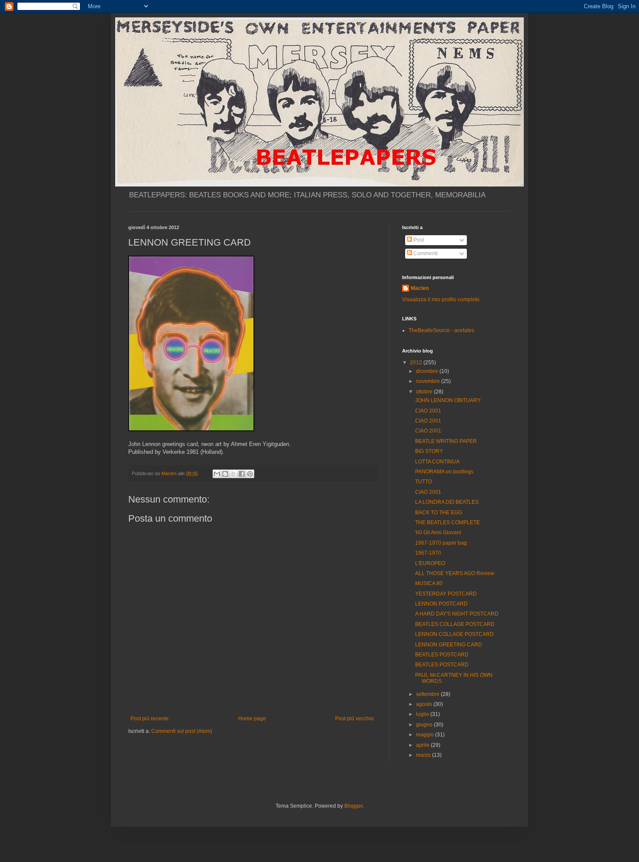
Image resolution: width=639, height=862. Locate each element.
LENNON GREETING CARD (448, 645)
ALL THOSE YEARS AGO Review (454, 573)
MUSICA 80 (429, 583)
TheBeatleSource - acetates (441, 330)
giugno (425, 725)
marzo (424, 755)
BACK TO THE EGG (438, 512)
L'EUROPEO (430, 563)
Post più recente (149, 719)
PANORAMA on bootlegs (444, 472)
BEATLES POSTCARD (442, 655)
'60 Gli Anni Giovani (438, 532)
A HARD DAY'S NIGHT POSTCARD (457, 614)
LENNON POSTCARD (441, 604)
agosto (424, 704)
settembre (428, 694)
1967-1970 (428, 553)
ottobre (425, 392)
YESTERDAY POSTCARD (446, 594)
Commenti (425, 253)
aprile (423, 745)
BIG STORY (429, 451)
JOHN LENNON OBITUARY (448, 400)
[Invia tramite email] (217, 473)
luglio (423, 714)
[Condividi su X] (233, 473)
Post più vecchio (354, 719)
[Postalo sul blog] (225, 473)
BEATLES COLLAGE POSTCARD (455, 624)
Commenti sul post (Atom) (181, 731)
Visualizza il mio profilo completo (440, 299)
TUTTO (423, 482)
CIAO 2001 (428, 411)
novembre (428, 381)
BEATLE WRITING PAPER (446, 441)
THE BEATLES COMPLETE (447, 522)
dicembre (427, 371)
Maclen (420, 288)
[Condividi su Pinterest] (250, 473)
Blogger (353, 806)
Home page (252, 719)
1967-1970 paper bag (441, 543)
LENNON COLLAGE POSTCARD (454, 634)
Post (418, 240)
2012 (416, 362)
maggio (425, 735)
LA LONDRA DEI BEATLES (447, 502)
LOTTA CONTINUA (437, 462)
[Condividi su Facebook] (241, 473)
